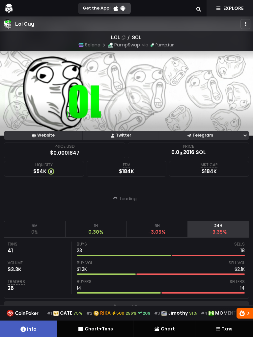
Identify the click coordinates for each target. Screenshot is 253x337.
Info (32, 329)
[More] (245, 24)
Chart (168, 328)
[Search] (198, 8)
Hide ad (171, 215)
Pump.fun (165, 45)
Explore (233, 8)
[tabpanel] (126, 267)
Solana (92, 44)
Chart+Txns (99, 328)
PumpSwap (127, 44)
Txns (227, 328)
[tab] (34, 229)
